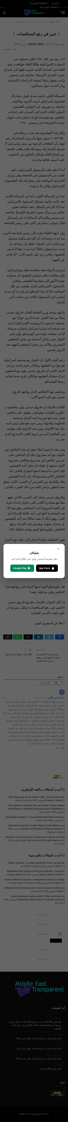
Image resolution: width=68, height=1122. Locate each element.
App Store (44, 568)
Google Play (19, 568)
